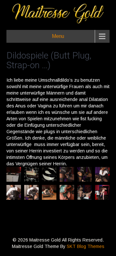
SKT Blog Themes (85, 246)
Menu (58, 36)
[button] (13, 174)
